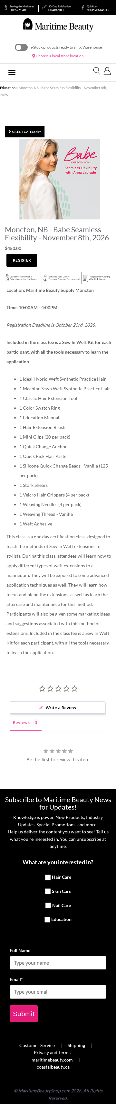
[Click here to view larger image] (59, 179)
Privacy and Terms (52, 1052)
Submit (23, 1013)
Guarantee (59, 8)
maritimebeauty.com (52, 1059)
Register (22, 260)
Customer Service (37, 1045)
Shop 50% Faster (98, 8)
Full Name (20, 950)
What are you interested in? (58, 862)
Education (7, 88)
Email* (16, 979)
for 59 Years (22, 8)
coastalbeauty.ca (53, 1067)
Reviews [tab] (21, 722)
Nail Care (61, 905)
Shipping (76, 1045)
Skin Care (61, 891)
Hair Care (61, 877)
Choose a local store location (59, 55)
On (21, 47)
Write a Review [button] (61, 707)
